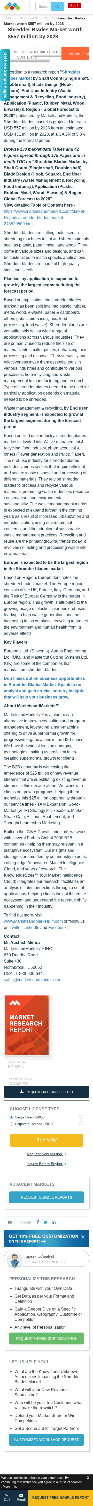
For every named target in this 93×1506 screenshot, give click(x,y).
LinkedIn (31, 927)
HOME (9, 18)
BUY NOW (46, 1140)
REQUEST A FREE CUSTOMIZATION (47, 1338)
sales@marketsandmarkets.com (33, 980)
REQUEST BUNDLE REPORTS (46, 1197)
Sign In (75, 5)
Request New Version (45, 1154)
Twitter (15, 927)
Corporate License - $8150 (34, 1124)
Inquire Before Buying (45, 1164)
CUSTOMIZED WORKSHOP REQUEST (46, 1440)
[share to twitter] (45, 1222)
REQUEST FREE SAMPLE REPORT (49, 1092)
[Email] (10, 1222)
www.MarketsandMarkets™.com (33, 921)
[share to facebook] (38, 1222)
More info (9, 1486)
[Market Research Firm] (15, 6)
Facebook (57, 927)
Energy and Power (35, 18)
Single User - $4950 (29, 1117)
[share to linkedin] (53, 1222)
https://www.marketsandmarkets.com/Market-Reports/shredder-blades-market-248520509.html (44, 217)
